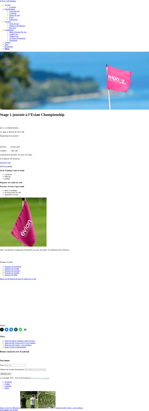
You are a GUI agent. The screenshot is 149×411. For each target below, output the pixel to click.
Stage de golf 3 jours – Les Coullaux (18, 345)
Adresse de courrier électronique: (12, 369)
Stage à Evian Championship (15, 347)
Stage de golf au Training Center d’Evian (20, 341)
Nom (2, 365)
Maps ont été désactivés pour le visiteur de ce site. (18, 279)
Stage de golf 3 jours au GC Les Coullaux (20, 343)
